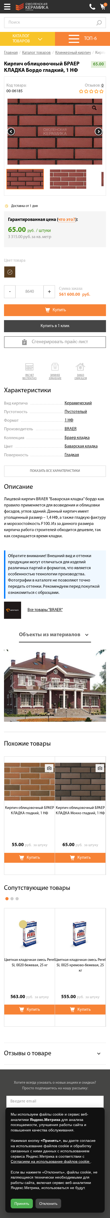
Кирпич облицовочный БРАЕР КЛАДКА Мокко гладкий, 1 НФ (80, 810)
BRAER (71, 429)
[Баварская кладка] (9, 272)
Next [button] (99, 131)
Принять (21, 1203)
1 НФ (69, 420)
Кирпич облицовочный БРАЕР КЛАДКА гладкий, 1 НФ (29, 810)
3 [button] (17, 898)
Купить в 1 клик (55, 326)
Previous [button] (11, 131)
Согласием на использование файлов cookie (51, 1161)
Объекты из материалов (49, 635)
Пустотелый (76, 412)
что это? (66, 219)
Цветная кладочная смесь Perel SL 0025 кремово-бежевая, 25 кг (80, 965)
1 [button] (7, 898)
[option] (54, 132)
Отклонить (48, 1203)
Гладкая (72, 455)
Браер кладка (77, 438)
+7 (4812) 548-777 (92, 7)
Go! (99, 22)
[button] (29, 371)
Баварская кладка (81, 446)
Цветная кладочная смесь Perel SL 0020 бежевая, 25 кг (29, 962)
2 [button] (12, 898)
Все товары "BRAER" (45, 610)
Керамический (78, 403)
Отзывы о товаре (27, 1053)
